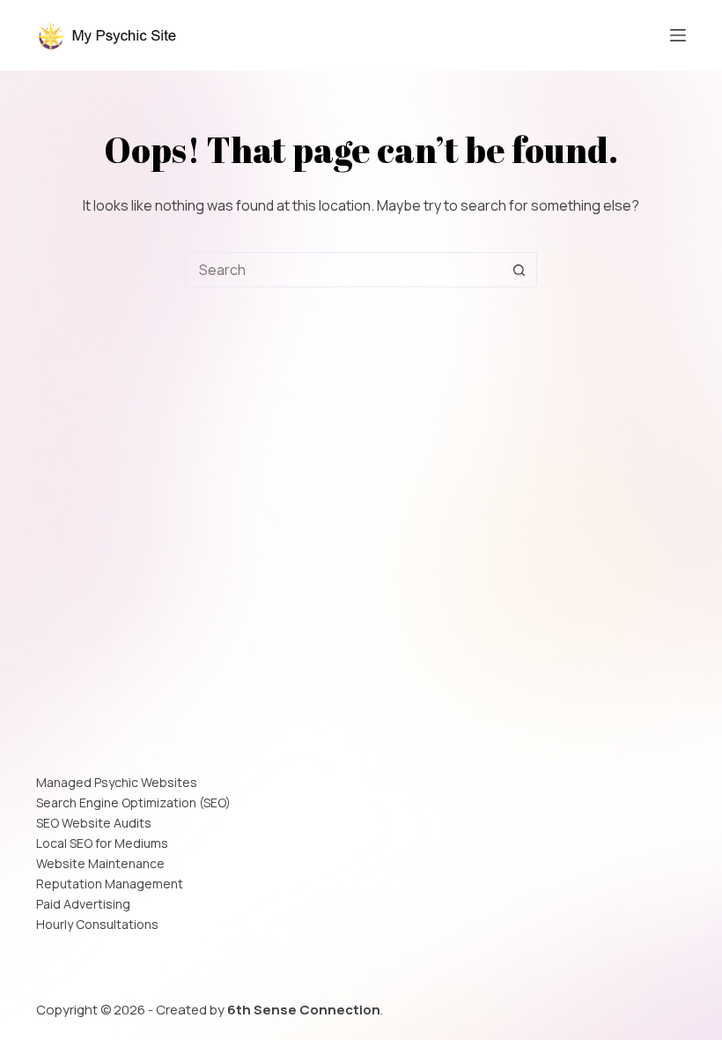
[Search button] (518, 269)
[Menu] (678, 35)
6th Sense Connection (303, 1009)
